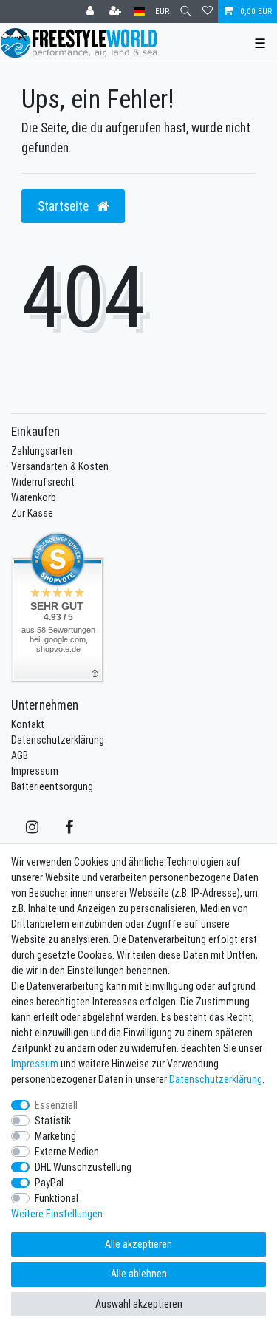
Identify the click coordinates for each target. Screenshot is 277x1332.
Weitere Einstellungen (57, 1213)
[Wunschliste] (207, 11)
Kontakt (27, 724)
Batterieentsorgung (52, 786)
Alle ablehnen (139, 1273)
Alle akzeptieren (138, 1244)
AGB (19, 755)
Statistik (53, 1120)
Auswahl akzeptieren (138, 1304)
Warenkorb (33, 497)
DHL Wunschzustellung (83, 1167)
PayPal (49, 1182)
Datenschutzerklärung (57, 740)
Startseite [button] (65, 205)
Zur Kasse (32, 513)
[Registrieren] (116, 11)
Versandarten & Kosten (60, 466)
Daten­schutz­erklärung (215, 1079)
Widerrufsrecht (43, 482)
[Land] (139, 11)
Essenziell (56, 1105)
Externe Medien (67, 1151)
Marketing (55, 1136)
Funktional (56, 1198)
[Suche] (185, 11)
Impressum (34, 771)
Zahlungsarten (41, 451)
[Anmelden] (91, 11)
